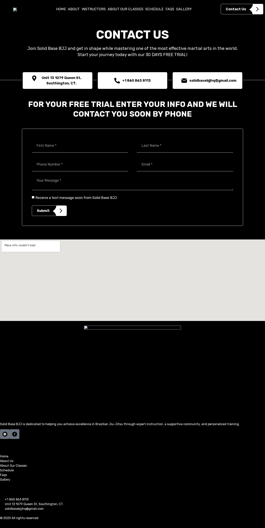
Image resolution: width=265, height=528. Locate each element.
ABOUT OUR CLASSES (125, 9)
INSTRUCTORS (94, 9)
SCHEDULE (154, 9)
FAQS (169, 9)
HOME (61, 9)
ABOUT (74, 9)
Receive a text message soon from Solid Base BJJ (76, 198)
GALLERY (184, 9)
